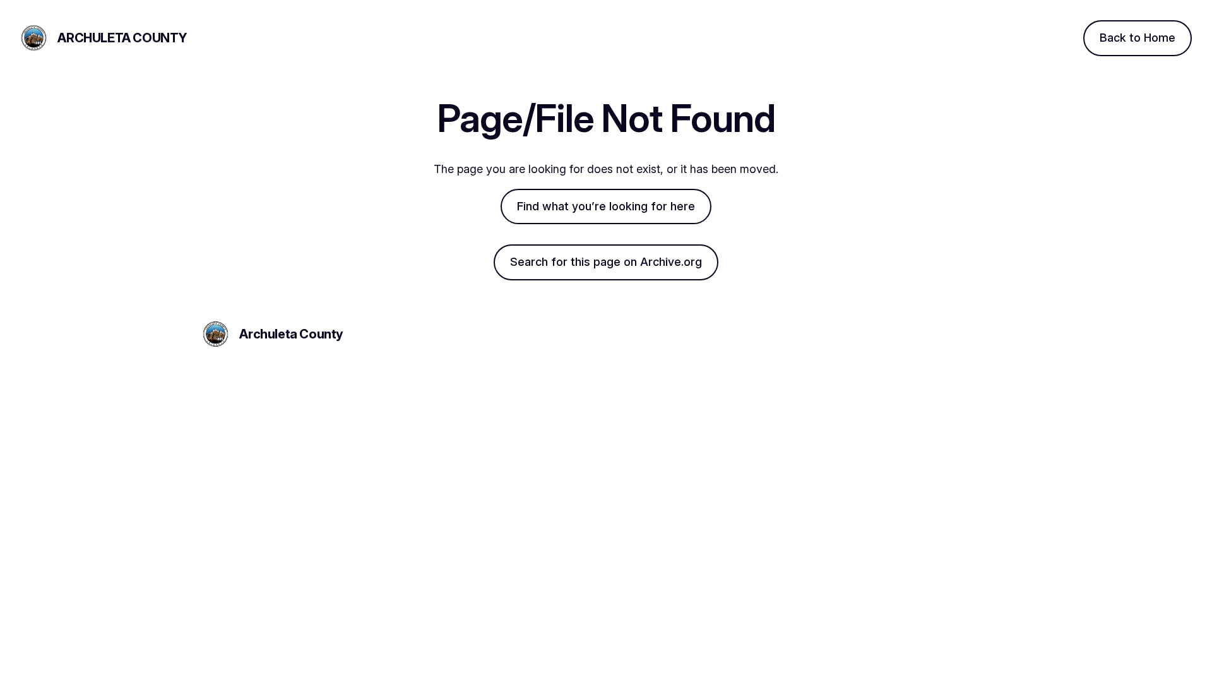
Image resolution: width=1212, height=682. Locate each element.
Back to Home (1137, 37)
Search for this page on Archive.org (606, 261)
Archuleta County (122, 37)
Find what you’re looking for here (606, 206)
